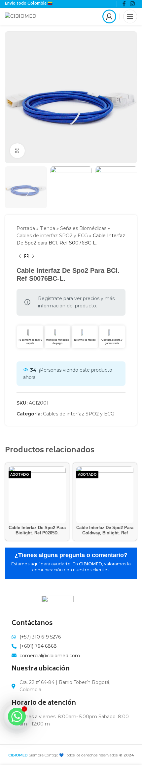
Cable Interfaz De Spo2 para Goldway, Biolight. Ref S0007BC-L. (104, 532)
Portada (26, 228)
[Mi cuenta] (109, 16)
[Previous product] (20, 256)
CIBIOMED (18, 755)
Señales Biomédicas (83, 228)
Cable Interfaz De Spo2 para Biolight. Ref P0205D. (37, 530)
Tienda (47, 228)
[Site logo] (20, 16)
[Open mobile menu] (130, 16)
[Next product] (33, 256)
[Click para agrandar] (17, 150)
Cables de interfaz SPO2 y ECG (52, 236)
